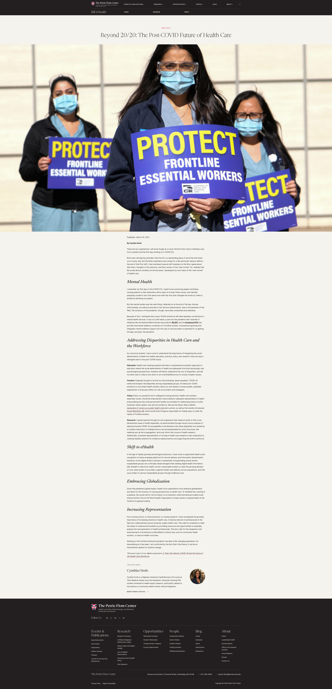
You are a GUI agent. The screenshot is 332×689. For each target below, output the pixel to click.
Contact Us (225, 661)
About (186, 12)
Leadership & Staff (228, 640)
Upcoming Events (97, 640)
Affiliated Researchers (177, 651)
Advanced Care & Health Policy (126, 659)
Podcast (94, 655)
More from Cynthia (136, 592)
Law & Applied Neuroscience (122, 653)
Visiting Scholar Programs (152, 643)
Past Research (122, 664)
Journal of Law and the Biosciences (99, 660)
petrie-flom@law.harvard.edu (230, 674)
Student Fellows (175, 643)
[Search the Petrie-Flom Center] (240, 4)
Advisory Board (227, 643)
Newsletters (95, 647)
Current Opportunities (150, 647)
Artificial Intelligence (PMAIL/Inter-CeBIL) (124, 641)
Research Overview (124, 636)
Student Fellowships (150, 640)
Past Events (95, 644)
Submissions (200, 647)
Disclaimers (200, 651)
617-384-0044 (206, 674)
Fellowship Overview (150, 636)
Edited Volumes (96, 651)
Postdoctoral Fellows (177, 636)
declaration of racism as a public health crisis (145, 408)
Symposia (156, 12)
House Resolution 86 (135, 411)
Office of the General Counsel (229, 648)
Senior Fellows (175, 640)
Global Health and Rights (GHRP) (126, 647)
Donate (224, 657)
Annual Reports (227, 653)
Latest (126, 12)
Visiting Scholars (175, 647)
